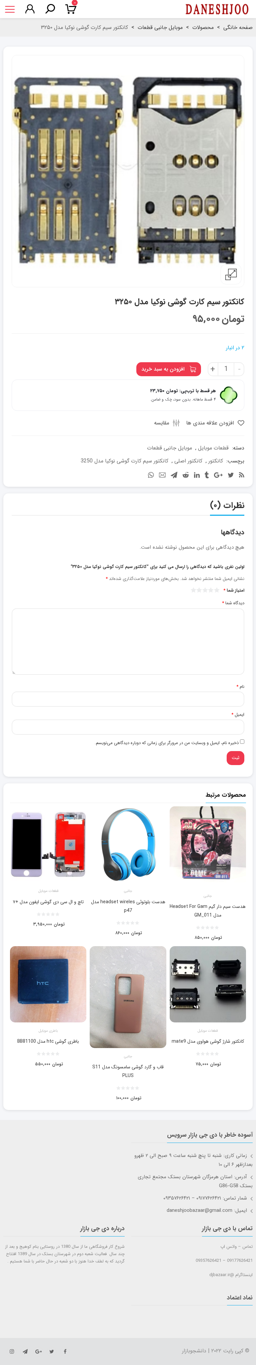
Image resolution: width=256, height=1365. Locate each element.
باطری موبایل (48, 1031)
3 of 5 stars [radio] (205, 590)
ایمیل (237, 714)
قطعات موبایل (213, 448)
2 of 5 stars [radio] (211, 590)
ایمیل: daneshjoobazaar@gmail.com (207, 1211)
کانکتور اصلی (188, 461)
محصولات (203, 27)
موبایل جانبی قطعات (160, 27)
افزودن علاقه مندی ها (210, 423)
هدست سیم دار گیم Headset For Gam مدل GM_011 (208, 911)
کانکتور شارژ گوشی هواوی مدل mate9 (208, 1041)
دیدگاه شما (233, 603)
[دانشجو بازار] (217, 9)
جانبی (208, 896)
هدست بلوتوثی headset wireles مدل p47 (128, 906)
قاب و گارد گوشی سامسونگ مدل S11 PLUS (128, 1071)
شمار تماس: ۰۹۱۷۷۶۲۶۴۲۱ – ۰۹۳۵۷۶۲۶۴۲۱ (205, 1198)
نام (240, 686)
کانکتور (215, 461)
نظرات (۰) (227, 505)
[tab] (227, 507)
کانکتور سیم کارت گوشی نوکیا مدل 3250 (124, 461)
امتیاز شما (233, 590)
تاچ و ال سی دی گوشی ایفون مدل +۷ (48, 902)
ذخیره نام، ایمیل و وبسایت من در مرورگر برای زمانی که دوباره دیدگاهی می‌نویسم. (167, 743)
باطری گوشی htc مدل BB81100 (48, 1041)
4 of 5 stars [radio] (200, 590)
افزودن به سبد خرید (162, 369)
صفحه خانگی (238, 27)
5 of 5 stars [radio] (194, 590)
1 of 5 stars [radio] (217, 590)
